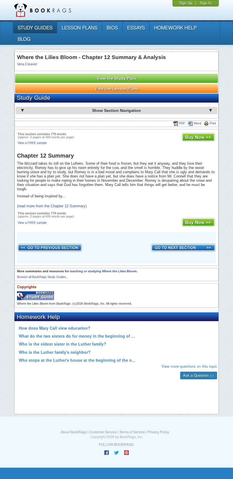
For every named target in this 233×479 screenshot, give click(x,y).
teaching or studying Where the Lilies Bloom (103, 271)
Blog (24, 38)
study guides (35, 27)
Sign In (205, 2)
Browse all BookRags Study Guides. (42, 277)
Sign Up (185, 2)
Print (213, 123)
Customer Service (103, 431)
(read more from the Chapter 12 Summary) (52, 206)
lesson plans (79, 27)
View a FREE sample (32, 143)
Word (197, 123)
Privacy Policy (158, 431)
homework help (175, 27)
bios (112, 27)
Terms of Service (132, 431)
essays (136, 27)
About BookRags (74, 431)
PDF (182, 123)
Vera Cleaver (27, 64)
